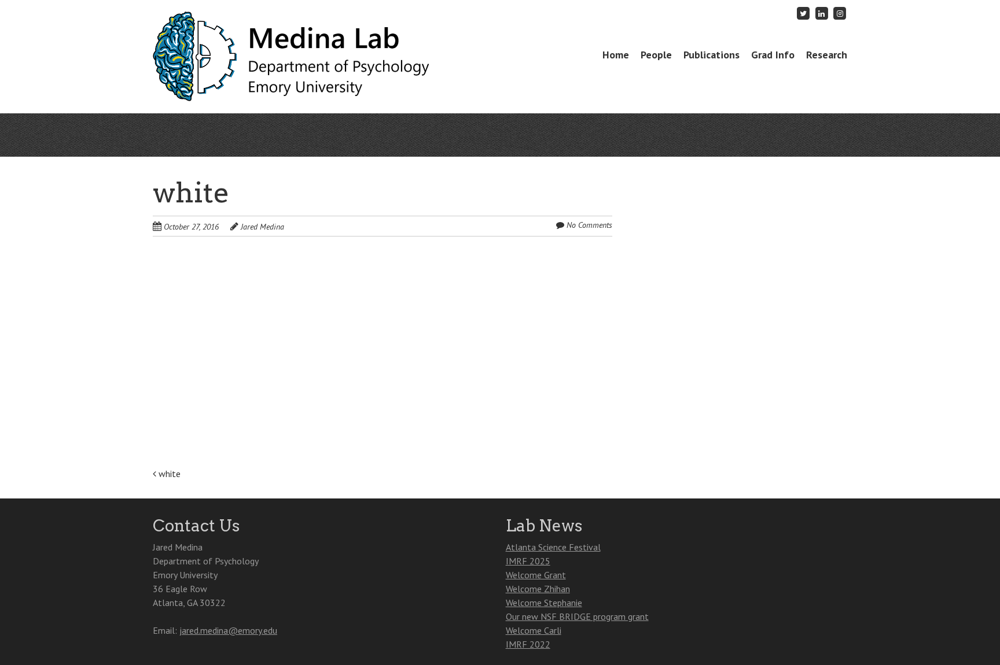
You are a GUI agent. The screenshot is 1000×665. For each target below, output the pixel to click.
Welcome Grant (536, 575)
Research (826, 54)
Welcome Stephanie (544, 602)
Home (615, 54)
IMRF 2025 (528, 561)
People (656, 54)
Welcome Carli (533, 630)
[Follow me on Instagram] (839, 13)
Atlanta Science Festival (553, 547)
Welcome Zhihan (538, 588)
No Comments (589, 225)
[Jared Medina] (294, 78)
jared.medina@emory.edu (228, 630)
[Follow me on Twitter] (803, 13)
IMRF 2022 (528, 644)
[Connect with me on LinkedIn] (821, 13)
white (168, 473)
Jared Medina (262, 226)
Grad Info (773, 54)
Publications (711, 54)
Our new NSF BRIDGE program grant (577, 616)
